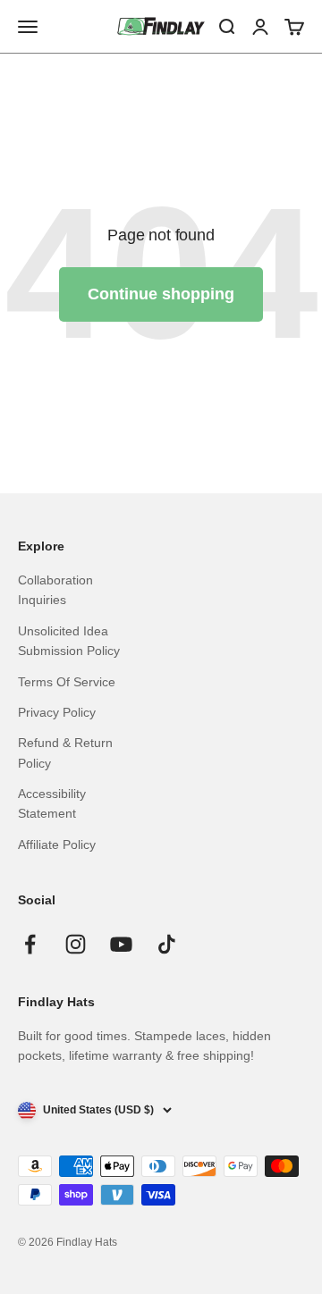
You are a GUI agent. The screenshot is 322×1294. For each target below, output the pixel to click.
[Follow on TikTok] (167, 944)
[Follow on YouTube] (121, 944)
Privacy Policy (57, 712)
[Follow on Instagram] (76, 944)
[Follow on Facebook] (30, 944)
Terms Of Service (66, 682)
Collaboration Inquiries (55, 590)
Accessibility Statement (52, 803)
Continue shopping (161, 294)
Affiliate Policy (57, 844)
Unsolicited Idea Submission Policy (69, 641)
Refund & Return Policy (65, 752)
